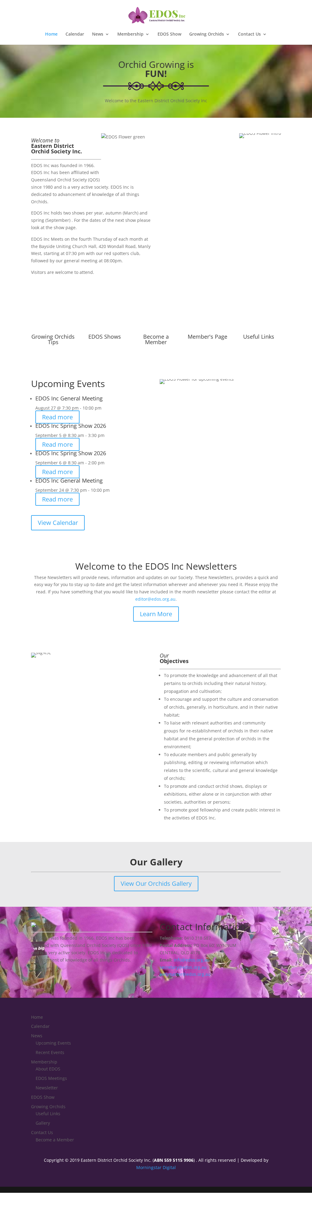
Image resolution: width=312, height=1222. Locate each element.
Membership (130, 34)
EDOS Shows (104, 336)
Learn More (156, 614)
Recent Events (50, 1052)
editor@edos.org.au (155, 599)
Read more (57, 417)
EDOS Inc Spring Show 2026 (70, 425)
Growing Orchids (206, 34)
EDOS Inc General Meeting (69, 398)
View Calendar (58, 522)
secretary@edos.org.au (183, 967)
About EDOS (48, 1069)
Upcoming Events (53, 1043)
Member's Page (207, 336)
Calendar (75, 34)
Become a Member (156, 339)
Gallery (43, 1123)
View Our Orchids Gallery (156, 883)
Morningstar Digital (156, 1167)
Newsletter (47, 1088)
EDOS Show (169, 34)
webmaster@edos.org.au (185, 974)
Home (51, 34)
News (97, 34)
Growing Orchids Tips (53, 339)
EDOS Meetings (51, 1078)
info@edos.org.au (192, 960)
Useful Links (258, 336)
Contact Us (249, 34)
